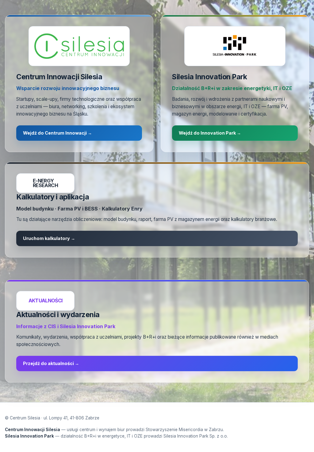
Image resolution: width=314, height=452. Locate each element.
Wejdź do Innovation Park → (210, 133)
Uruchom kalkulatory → (49, 238)
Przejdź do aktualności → (51, 363)
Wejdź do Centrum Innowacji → (57, 133)
